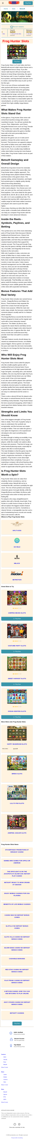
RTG (4, 1097)
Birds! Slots (17, 773)
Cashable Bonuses (17, 958)
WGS (4, 1057)
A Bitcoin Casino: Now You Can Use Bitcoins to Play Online (17, 992)
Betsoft (5, 1064)
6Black (17, 563)
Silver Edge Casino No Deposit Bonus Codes (17, 949)
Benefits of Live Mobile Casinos (17, 904)
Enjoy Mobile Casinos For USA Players (17, 894)
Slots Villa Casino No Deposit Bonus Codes (17, 938)
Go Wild (17, 547)
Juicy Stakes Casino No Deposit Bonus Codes (17, 1003)
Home (6, 9)
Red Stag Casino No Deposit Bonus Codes (17, 971)
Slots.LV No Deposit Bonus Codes (17, 927)
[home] (14, 4)
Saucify (5, 1059)
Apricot (5, 1094)
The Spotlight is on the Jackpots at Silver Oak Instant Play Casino (17, 874)
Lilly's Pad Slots (17, 803)
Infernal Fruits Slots (13, 33)
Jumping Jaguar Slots (17, 833)
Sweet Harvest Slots (17, 678)
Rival (4, 1062)
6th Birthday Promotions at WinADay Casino (17, 851)
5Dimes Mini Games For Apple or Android (17, 862)
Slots (13, 9)
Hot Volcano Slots (29, 33)
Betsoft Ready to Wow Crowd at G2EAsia (17, 883)
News (2, 1071)
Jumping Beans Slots (17, 613)
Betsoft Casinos (17, 1013)
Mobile (5, 1077)
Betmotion (17, 580)
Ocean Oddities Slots (17, 711)
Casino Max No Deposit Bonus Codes (17, 916)
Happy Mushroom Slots (17, 744)
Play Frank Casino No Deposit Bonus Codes (17, 981)
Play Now (28, 3)
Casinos (3, 1054)
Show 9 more (4, 1102)
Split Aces (17, 530)
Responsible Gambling (17, 1137)
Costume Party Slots (17, 646)
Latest (5, 1074)
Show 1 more (4, 1084)
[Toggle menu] (2, 3)
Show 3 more (4, 1067)
